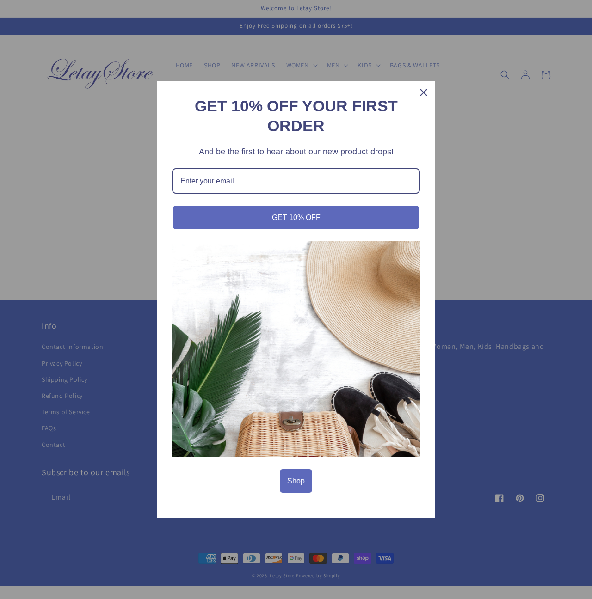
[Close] (424, 92)
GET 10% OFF (296, 217)
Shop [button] (296, 481)
